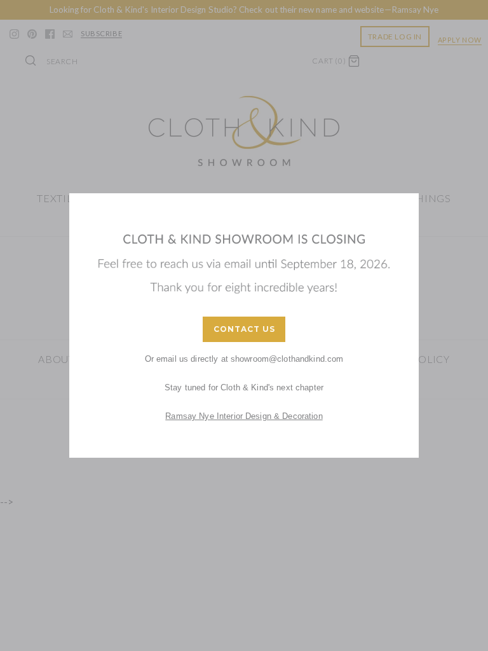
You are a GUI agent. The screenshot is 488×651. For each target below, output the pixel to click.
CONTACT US (244, 329)
